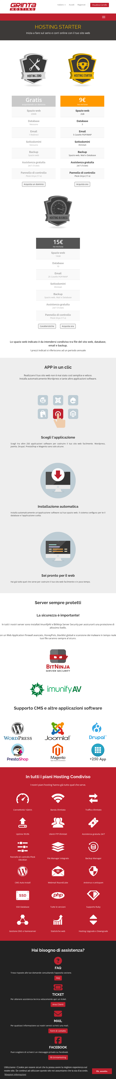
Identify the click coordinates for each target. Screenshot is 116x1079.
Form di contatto (58, 1030)
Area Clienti (58, 1004)
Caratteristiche (47, 326)
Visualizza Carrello (99, 5)
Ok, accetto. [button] (102, 1071)
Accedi (71, 5)
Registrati (81, 5)
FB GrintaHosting (58, 1057)
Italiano (60, 5)
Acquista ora (82, 184)
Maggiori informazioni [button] (15, 1074)
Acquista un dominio (34, 184)
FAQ (58, 978)
